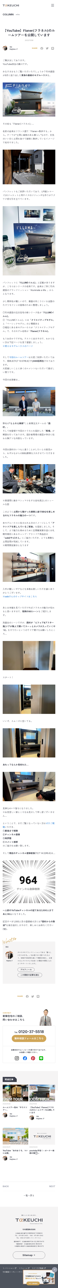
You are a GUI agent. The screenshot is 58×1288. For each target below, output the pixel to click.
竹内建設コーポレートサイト (13, 1272)
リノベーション (8, 1268)
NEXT (52, 1186)
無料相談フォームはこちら (29, 1038)
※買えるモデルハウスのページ (18, 346)
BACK (6, 1186)
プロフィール (26, 969)
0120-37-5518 (31, 1032)
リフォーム (23, 1268)
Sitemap (28, 1255)
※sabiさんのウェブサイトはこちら (20, 596)
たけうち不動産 (37, 1268)
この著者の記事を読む (29, 975)
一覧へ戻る (29, 1195)
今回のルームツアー (19, 357)
